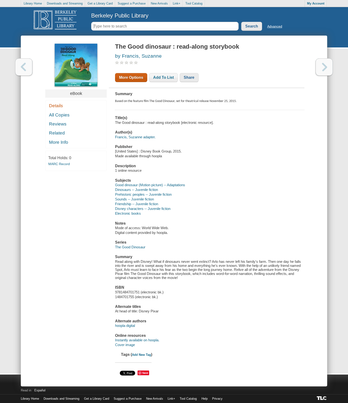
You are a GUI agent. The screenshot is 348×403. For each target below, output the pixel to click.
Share (189, 77)
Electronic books (128, 213)
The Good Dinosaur (130, 247)
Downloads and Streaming (65, 3)
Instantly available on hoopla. (137, 340)
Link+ (176, 3)
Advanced (274, 26)
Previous (23, 67)
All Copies (59, 114)
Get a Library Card (100, 3)
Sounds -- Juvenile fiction (134, 199)
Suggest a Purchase (132, 3)
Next (324, 67)
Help (204, 398)
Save (145, 373)
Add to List (163, 77)
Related (57, 132)
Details (56, 105)
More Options (131, 77)
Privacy (217, 398)
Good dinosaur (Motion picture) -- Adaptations (150, 185)
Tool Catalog (193, 3)
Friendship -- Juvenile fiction (136, 204)
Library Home (33, 3)
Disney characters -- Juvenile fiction (142, 209)
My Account (315, 3)
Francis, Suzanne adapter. (135, 137)
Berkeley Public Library (119, 15)
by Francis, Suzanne (138, 56)
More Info (58, 142)
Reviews (58, 123)
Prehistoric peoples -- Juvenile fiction (143, 194)
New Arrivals (159, 3)
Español (39, 390)
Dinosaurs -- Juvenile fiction (136, 190)
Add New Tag (141, 355)
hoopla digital (125, 326)
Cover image (125, 345)
